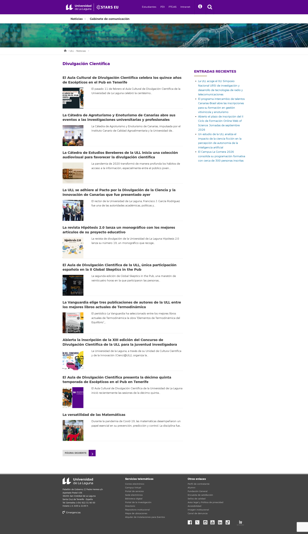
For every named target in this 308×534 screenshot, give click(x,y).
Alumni (191, 487)
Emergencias (73, 512)
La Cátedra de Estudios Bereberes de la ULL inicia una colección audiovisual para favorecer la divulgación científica (120, 155)
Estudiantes (149, 6)
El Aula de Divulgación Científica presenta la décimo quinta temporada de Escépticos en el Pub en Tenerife (117, 379)
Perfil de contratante (199, 484)
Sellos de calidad (196, 498)
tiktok (228, 521)
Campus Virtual (133, 487)
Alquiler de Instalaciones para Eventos (145, 517)
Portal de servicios (134, 491)
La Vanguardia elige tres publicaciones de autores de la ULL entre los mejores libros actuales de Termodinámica (122, 304)
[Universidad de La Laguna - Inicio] (80, 7)
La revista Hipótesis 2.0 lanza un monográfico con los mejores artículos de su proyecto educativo (119, 229)
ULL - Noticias (78, 51)
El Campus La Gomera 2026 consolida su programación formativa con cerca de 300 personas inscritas (221, 156)
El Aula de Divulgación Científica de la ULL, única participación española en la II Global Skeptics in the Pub (119, 267)
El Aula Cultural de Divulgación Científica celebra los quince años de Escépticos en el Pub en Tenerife (122, 80)
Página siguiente (75, 453)
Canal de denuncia (198, 513)
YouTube (213, 521)
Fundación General (198, 491)
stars (87, 523)
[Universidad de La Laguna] (108, 7)
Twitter (198, 521)
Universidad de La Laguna (78, 481)
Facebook (191, 521)
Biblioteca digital (133, 498)
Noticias (77, 19)
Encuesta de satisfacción (200, 495)
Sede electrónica (134, 495)
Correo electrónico (134, 484)
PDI (162, 6)
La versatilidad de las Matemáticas (94, 415)
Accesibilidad (194, 506)
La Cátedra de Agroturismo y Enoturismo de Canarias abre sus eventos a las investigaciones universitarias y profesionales (119, 117)
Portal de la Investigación (138, 502)
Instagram (206, 521)
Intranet (185, 6)
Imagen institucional (198, 510)
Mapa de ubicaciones (136, 513)
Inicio (65, 50)
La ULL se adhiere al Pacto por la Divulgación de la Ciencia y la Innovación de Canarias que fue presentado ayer (119, 192)
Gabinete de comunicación (109, 19)
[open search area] (210, 7)
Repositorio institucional (137, 510)
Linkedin (221, 521)
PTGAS (172, 6)
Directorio (130, 506)
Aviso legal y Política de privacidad (205, 502)
